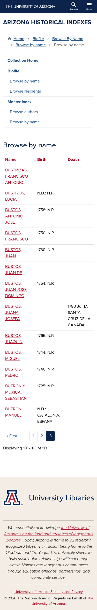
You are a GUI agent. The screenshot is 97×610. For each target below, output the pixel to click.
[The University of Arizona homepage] (30, 6)
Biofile (38, 38)
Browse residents (25, 91)
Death (73, 159)
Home (18, 38)
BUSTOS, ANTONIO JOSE (14, 216)
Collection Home (23, 60)
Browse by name (31, 45)
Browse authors (24, 112)
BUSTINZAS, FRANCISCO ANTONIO (16, 176)
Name (13, 159)
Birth (41, 159)
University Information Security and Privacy (48, 592)
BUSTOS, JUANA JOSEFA (13, 312)
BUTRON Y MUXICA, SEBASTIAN (16, 392)
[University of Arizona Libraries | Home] (48, 497)
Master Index (20, 101)
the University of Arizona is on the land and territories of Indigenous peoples (48, 534)
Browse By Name (67, 38)
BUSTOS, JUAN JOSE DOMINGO (16, 289)
